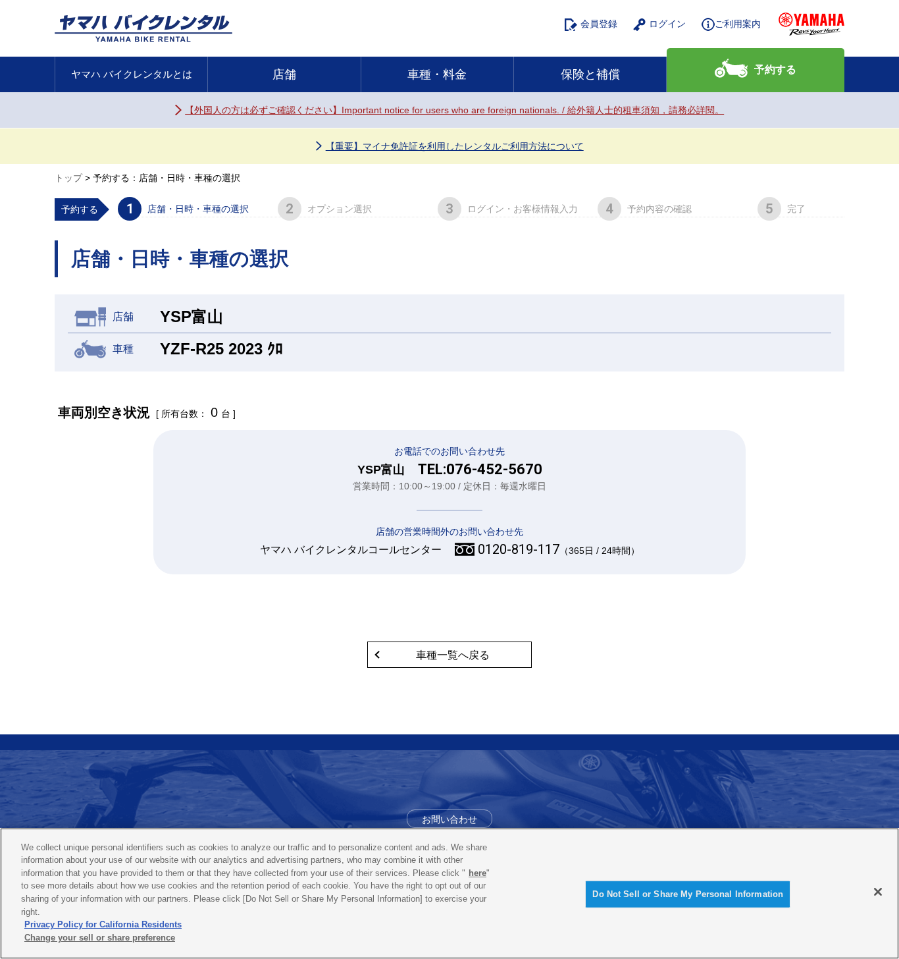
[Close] (877, 891)
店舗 (284, 74)
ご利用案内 (738, 23)
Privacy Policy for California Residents (103, 924)
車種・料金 (437, 74)
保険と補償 (590, 74)
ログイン (667, 23)
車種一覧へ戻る (453, 655)
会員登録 (598, 23)
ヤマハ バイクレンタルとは (131, 74)
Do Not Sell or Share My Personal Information (687, 894)
